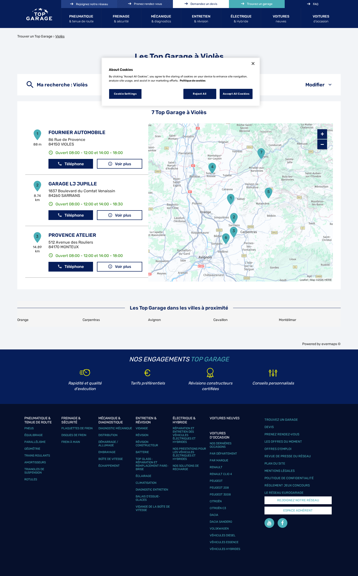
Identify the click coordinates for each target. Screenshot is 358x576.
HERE (328, 280)
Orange (22, 320)
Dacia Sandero (221, 521)
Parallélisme (35, 442)
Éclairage (143, 476)
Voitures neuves (225, 418)
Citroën (216, 501)
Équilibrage (33, 435)
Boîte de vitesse (110, 459)
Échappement (109, 465)
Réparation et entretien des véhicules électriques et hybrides (184, 435)
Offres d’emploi (278, 449)
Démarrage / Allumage (108, 443)
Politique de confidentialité (289, 478)
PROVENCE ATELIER (72, 235)
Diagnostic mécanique (115, 428)
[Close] (253, 63)
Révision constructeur (147, 443)
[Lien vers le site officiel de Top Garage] (39, 14)
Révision (142, 435)
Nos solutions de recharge (186, 467)
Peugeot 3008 (220, 494)
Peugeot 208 (219, 487)
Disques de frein (73, 435)
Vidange (142, 428)
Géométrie (32, 448)
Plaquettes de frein (77, 428)
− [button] (322, 144)
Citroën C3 (218, 508)
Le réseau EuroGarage (283, 492)
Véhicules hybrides (225, 549)
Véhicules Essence (224, 542)
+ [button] (322, 134)
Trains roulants (37, 455)
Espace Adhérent (298, 510)
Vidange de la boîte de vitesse (153, 508)
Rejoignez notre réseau (298, 500)
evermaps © (331, 344)
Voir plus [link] (123, 164)
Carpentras (91, 320)
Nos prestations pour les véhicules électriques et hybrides (189, 454)
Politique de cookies (193, 80)
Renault (216, 467)
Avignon (154, 320)
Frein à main (70, 442)
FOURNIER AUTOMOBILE (76, 132)
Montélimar (287, 320)
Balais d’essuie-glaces (148, 498)
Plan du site (274, 463)
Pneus (29, 428)
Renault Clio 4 (221, 474)
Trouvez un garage (281, 419)
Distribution (107, 435)
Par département (223, 453)
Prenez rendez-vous (281, 434)
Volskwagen (219, 528)
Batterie (142, 452)
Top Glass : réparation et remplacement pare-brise (152, 464)
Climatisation (146, 483)
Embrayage (106, 452)
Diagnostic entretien (152, 489)
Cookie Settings (125, 93)
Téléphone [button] (74, 164)
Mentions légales (279, 471)
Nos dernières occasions (220, 445)
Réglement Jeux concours (287, 485)
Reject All (200, 93)
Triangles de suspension (34, 470)
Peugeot (216, 481)
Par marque (219, 460)
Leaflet (304, 280)
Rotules (30, 479)
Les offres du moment (283, 441)
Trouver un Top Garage (34, 36)
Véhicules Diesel (223, 535)
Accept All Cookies (236, 93)
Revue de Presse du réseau (287, 456)
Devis (269, 427)
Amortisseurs (35, 462)
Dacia (214, 515)
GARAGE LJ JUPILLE (72, 184)
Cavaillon (220, 320)
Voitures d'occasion (219, 435)
